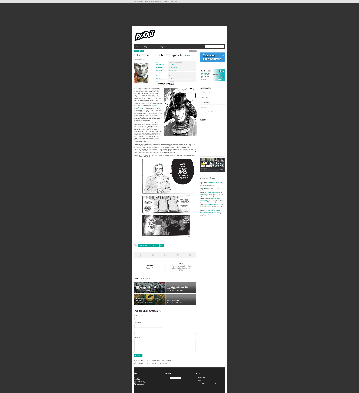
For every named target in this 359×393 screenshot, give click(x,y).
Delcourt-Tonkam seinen (174, 73)
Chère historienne (205, 102)
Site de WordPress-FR (139, 384)
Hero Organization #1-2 (207, 112)
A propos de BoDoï (202, 377)
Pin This (177, 255)
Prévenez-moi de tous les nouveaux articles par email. (151, 363)
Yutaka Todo (171, 64)
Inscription (137, 378)
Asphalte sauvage (205, 92)
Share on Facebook (140, 255)
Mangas (142, 50)
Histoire (145, 245)
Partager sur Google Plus (165, 255)
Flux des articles (139, 381)
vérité (161, 245)
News (153, 47)
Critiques (145, 47)
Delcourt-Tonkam (173, 70)
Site (135, 330)
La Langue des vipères (213, 182)
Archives (167, 378)
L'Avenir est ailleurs (212, 204)
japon (150, 245)
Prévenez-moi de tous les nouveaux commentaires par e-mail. (153, 360)
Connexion (137, 379)
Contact (199, 380)
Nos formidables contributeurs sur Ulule (207, 383)
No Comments (193, 50)
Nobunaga (156, 245)
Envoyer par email (190, 255)
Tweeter (153, 255)
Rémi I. (144, 59)
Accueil (138, 47)
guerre (140, 245)
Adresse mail (138, 322)
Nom (136, 315)
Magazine (162, 47)
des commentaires (140, 383)
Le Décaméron (204, 107)
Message (137, 337)
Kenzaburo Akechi (173, 67)
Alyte (206, 188)
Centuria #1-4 (204, 97)
